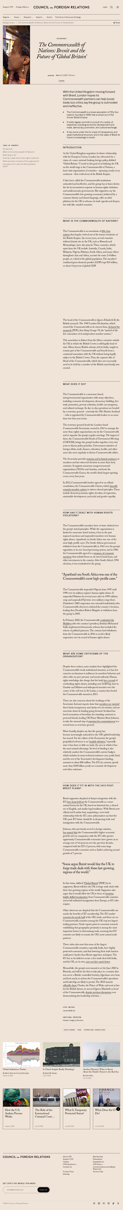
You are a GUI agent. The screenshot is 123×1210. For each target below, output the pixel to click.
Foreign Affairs (21, 7)
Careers (66, 1162)
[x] (118, 1203)
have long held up (75, 802)
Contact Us (67, 1167)
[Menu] (117, 7)
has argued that (70, 832)
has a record (109, 680)
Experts (39, 17)
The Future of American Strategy (68, 17)
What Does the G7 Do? (106, 1112)
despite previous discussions (98, 992)
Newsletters (98, 1162)
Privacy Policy (68, 1172)
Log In (105, 7)
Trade (79, 1030)
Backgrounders (9, 23)
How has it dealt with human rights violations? (21, 158)
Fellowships (97, 1159)
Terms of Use (98, 1172)
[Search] (111, 7)
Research (27, 17)
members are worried (109, 704)
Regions (6, 17)
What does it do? (9, 155)
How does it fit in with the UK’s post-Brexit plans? (19, 165)
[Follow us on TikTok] (113, 1203)
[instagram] (109, 1203)
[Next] (118, 1109)
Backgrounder (61, 38)
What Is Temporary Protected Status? (76, 1112)
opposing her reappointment (101, 721)
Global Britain (91, 883)
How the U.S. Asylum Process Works (13, 1113)
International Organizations (94, 1030)
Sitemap (66, 1174)
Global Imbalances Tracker (14, 1069)
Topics (16, 17)
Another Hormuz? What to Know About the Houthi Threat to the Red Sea (101, 1070)
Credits (61, 81)
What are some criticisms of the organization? (21, 161)
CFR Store (97, 1164)
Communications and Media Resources (104, 1168)
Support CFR (8, 7)
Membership (98, 1157)
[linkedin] (99, 1203)
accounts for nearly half (74, 917)
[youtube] (104, 1203)
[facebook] (94, 1203)
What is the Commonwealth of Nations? (18, 152)
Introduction (8, 149)
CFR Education (69, 1164)
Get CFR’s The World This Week (19, 1183)
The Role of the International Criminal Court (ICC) (43, 1114)
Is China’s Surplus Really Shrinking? (58, 1069)
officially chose (70, 985)
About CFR (67, 1157)
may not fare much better (98, 962)
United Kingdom (69, 1030)
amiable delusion (97, 742)
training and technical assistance (102, 459)
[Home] (61, 7)
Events (49, 17)
